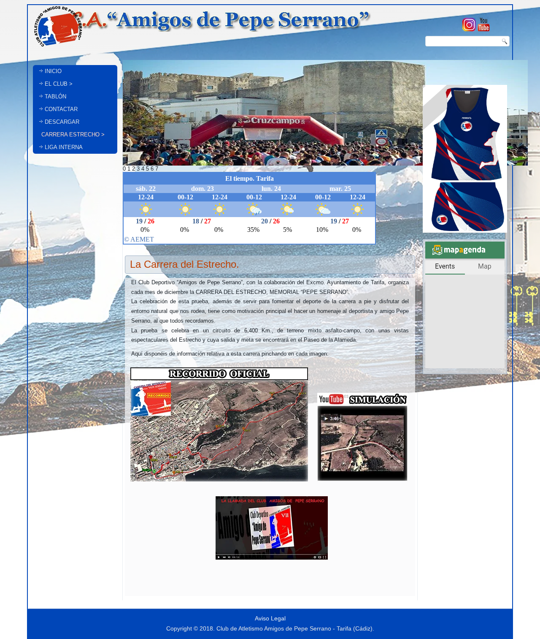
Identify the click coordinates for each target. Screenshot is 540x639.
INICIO (53, 71)
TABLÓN (55, 96)
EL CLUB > (59, 84)
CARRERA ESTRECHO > (73, 134)
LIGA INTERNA (64, 147)
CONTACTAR (61, 109)
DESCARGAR (62, 122)
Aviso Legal (270, 618)
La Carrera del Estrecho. (184, 264)
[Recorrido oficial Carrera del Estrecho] (219, 482)
